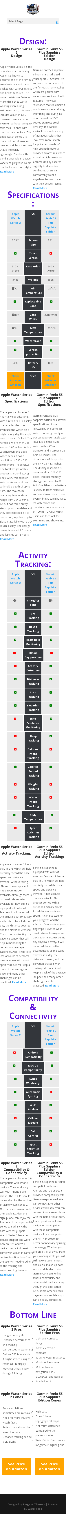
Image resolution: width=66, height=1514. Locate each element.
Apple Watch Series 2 (15, 218)
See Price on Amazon (16, 1466)
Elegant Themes (34, 1504)
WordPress (35, 1509)
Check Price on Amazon (15, 380)
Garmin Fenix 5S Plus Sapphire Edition (50, 222)
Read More (7, 171)
